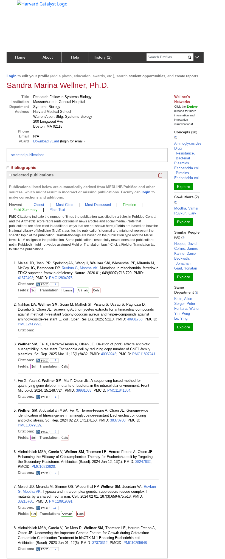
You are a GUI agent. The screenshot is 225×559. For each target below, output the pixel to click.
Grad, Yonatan (185, 268)
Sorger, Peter (184, 304)
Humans (67, 290)
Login (11, 76)
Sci (33, 290)
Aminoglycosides (187, 143)
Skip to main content (23, 6)
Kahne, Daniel (185, 253)
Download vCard (46, 141)
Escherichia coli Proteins (186, 170)
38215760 (25, 501)
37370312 (100, 543)
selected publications (27, 155)
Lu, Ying (180, 318)
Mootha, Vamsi (186, 208)
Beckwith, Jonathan (182, 260)
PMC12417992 (29, 324)
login (146, 192)
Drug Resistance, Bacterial (184, 153)
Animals (83, 290)
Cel (33, 513)
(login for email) (72, 141)
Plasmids (181, 163)
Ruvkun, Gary (185, 213)
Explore (183, 186)
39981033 (83, 390)
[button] (196, 58)
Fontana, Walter (186, 308)
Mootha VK (89, 268)
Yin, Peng (182, 313)
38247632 (143, 462)
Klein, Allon (183, 299)
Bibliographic (23, 167)
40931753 (134, 319)
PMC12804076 (60, 278)
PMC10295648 (135, 543)
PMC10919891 (60, 501)
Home (20, 57)
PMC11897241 (143, 354)
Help (75, 57)
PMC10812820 (43, 467)
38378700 (117, 420)
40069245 (108, 354)
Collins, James (186, 248)
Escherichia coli (186, 178)
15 (55, 507)
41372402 (25, 278)
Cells (96, 290)
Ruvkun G (70, 268)
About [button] (48, 57)
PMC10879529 (29, 425)
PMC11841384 (118, 390)
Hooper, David (185, 244)
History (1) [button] (103, 57)
